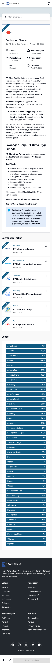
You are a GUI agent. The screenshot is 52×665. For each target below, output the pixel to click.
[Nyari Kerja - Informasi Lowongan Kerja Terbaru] (13, 4)
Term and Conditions (37, 630)
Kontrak (5, 622)
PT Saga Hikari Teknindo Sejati (27, 294)
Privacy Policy (34, 626)
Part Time (6, 634)
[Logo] (11, 564)
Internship (6, 630)
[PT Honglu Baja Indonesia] (7, 278)
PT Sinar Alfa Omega (22, 309)
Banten (15, 306)
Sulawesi (6, 603)
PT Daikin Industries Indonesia (27, 264)
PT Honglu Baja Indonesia (25, 279)
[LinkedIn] (26, 644)
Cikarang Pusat (18, 260)
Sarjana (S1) (33, 599)
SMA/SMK (32, 587)
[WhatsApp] (39, 644)
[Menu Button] (3, 3)
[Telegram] (32, 644)
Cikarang (16, 245)
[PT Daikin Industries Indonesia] (7, 263)
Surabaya (6, 591)
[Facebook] (12, 644)
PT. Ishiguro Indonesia (23, 249)
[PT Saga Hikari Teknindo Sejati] (7, 294)
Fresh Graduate (34, 591)
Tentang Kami (34, 618)
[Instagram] (19, 644)
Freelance (6, 626)
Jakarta (5, 587)
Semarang (6, 607)
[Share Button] (10, 660)
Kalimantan (6, 599)
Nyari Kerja (29, 650)
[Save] (46, 245)
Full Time (6, 618)
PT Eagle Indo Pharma (23, 324)
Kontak (31, 622)
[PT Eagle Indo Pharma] (7, 324)
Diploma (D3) (33, 595)
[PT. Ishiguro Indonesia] (7, 248)
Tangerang (6, 595)
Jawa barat (17, 276)
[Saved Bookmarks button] (48, 3)
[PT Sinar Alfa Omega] (7, 309)
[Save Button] (4, 660)
